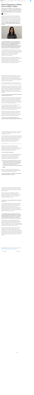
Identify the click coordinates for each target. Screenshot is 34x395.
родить (2, 80)
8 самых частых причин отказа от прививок (13, 247)
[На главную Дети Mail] (2, 1)
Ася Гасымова (5, 13)
